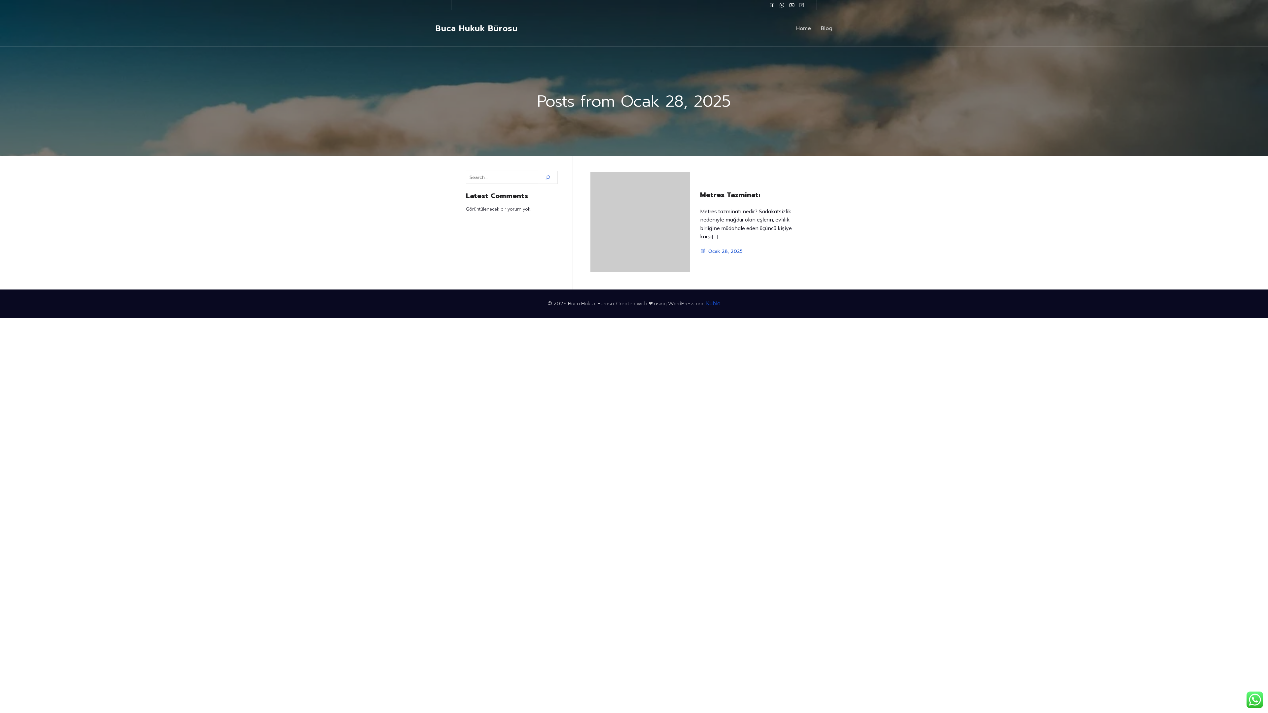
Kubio (713, 303)
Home (803, 28)
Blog (826, 28)
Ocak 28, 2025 (725, 251)
